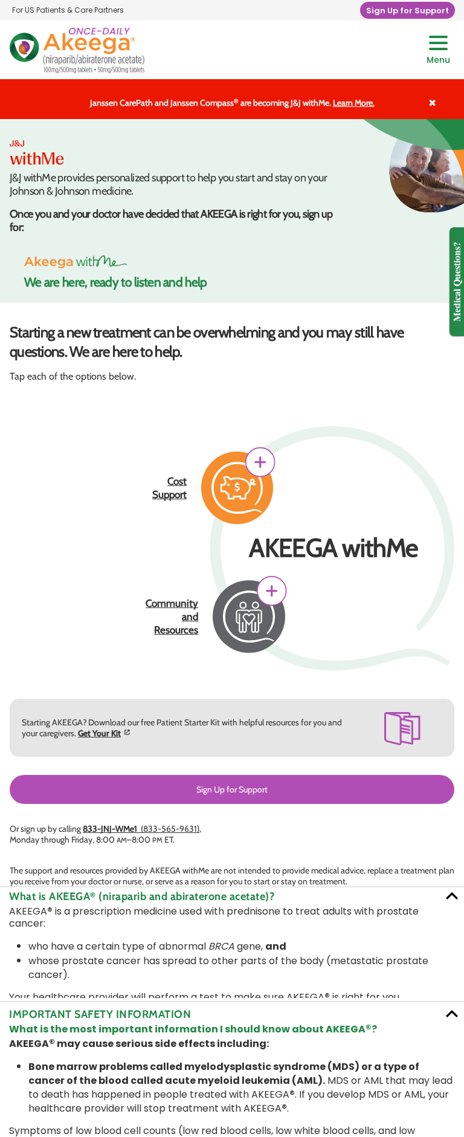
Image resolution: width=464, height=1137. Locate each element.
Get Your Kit (99, 733)
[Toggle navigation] (438, 50)
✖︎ (432, 102)
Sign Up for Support (232, 789)
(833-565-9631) (141, 828)
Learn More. (354, 102)
